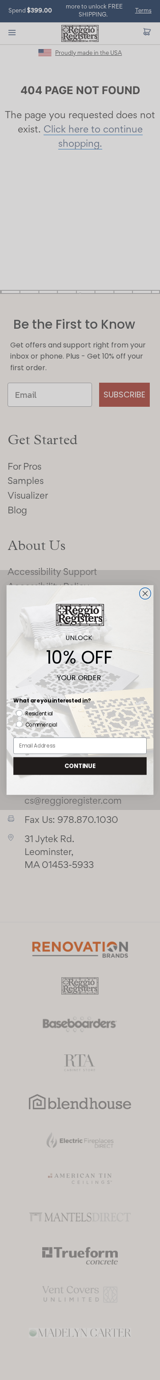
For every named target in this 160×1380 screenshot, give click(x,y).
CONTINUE (80, 766)
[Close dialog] (145, 593)
